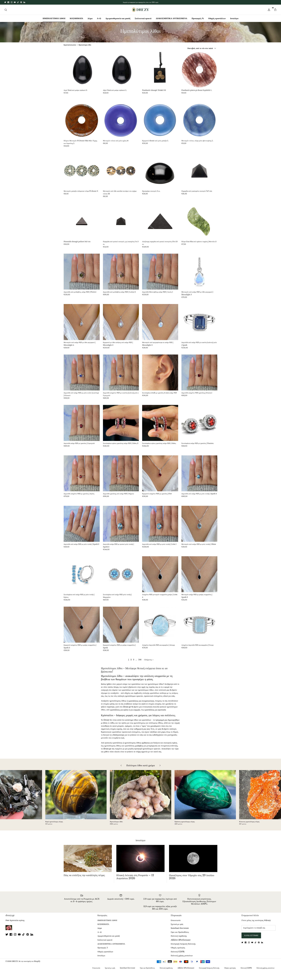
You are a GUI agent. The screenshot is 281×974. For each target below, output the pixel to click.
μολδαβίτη (139, 746)
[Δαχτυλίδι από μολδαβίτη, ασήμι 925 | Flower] (82, 272)
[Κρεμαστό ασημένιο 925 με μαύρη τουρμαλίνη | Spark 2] (82, 625)
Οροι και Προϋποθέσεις (180, 932)
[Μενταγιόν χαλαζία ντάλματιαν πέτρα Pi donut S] (82, 171)
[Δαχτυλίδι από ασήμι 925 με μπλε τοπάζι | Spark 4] (199, 473)
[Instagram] (11, 2)
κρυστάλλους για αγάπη (119, 710)
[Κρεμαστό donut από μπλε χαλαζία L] (160, 120)
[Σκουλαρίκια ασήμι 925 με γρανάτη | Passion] (199, 423)
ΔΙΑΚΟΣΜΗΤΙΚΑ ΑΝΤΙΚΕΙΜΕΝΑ (171, 18)
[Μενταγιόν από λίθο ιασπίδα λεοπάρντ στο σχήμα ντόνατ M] (121, 171)
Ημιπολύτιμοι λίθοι (85, 45)
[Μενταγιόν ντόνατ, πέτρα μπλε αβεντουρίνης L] (199, 120)
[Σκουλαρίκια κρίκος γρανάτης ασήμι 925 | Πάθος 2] (121, 423)
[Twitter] (5, 2)
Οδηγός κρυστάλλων (217, 18)
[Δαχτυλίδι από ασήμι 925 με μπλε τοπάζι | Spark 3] (82, 524)
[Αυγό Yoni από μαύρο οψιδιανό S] (82, 70)
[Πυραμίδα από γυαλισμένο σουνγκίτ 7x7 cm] (199, 171)
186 (139, 660)
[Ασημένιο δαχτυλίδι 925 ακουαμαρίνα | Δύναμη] (160, 625)
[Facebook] (8, 2)
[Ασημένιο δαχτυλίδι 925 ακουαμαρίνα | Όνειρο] (199, 625)
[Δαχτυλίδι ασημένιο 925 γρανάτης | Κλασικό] (199, 373)
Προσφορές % (198, 18)
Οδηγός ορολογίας (178, 948)
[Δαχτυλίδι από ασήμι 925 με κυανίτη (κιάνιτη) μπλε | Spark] (199, 322)
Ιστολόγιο (234, 18)
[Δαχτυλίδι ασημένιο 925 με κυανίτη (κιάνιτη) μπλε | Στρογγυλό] (121, 373)
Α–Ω (99, 18)
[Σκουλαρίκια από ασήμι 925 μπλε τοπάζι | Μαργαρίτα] (121, 574)
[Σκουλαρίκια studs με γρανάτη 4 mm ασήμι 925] (160, 373)
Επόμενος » (148, 660)
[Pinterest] (21, 2)
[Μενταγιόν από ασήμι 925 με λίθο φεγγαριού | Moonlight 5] (199, 272)
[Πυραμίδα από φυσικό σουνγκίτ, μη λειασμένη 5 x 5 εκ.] (121, 221)
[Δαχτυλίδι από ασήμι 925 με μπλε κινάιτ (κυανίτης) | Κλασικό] (82, 373)
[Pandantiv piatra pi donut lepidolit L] (199, 70)
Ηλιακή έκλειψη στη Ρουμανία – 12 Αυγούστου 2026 (135, 877)
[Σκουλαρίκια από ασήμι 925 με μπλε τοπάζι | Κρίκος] (82, 574)
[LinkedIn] (24, 2)
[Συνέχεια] (268, 9)
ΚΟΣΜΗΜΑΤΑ (76, 18)
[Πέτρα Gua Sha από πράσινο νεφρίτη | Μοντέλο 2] (199, 221)
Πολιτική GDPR (177, 952)
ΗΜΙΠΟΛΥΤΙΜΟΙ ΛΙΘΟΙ (54, 18)
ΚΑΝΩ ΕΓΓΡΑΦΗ (251, 935)
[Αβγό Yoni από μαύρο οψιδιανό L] (121, 70)
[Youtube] (15, 2)
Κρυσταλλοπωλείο (70, 45)
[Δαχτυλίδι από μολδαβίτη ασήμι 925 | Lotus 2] (121, 272)
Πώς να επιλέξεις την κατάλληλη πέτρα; (84, 875)
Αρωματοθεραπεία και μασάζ (117, 18)
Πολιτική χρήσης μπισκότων (182, 955)
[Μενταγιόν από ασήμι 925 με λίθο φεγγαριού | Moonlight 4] (82, 322)
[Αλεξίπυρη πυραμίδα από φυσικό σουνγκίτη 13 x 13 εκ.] (160, 221)
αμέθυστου (146, 743)
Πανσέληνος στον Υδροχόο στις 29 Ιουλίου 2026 (191, 877)
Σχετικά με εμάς (177, 924)
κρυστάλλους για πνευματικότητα (141, 701)
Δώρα (90, 18)
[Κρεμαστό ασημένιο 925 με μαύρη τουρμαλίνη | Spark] (121, 625)
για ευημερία (135, 710)
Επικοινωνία (175, 920)
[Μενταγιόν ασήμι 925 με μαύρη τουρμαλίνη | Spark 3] (199, 574)
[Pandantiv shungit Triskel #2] (160, 70)
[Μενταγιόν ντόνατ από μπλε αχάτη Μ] (121, 120)
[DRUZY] (140, 10)
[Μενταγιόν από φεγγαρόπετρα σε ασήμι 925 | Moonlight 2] (160, 322)
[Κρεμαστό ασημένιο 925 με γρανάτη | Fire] (160, 473)
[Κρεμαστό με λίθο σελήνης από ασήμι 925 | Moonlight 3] (121, 322)
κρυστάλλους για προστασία (155, 710)
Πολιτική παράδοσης (179, 936)
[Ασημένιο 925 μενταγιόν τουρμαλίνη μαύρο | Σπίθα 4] (160, 574)
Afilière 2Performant (180, 940)
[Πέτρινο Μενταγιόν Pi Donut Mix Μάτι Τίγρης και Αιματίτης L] (82, 120)
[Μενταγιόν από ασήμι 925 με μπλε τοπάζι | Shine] (199, 524)
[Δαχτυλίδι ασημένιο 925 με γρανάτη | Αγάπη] (82, 473)
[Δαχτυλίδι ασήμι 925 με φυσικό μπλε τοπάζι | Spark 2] (121, 524)
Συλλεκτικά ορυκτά (143, 18)
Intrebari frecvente (180, 928)
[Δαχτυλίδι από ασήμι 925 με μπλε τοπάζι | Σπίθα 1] (160, 524)
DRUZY (15, 961)
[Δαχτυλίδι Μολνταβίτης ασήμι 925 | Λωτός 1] (160, 272)
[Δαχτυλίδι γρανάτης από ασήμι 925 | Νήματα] (121, 473)
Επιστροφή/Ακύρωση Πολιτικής (183, 944)
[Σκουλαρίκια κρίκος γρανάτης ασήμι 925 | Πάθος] (160, 423)
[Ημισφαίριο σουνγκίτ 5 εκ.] (160, 171)
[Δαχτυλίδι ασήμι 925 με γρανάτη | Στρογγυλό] (82, 423)
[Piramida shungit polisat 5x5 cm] (82, 221)
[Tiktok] (18, 2)
